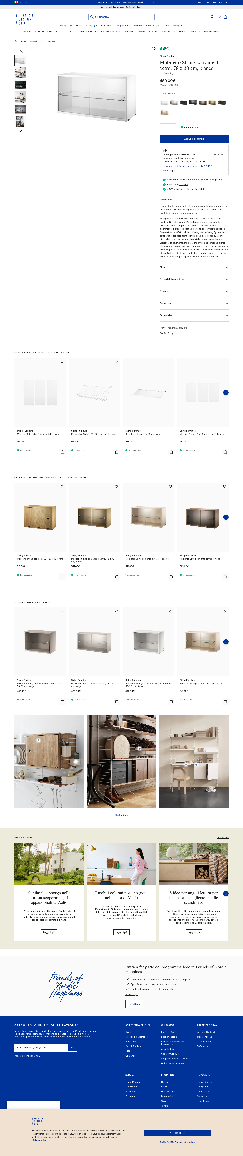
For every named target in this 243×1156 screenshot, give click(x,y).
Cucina (164, 1101)
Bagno (166, 31)
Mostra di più (121, 815)
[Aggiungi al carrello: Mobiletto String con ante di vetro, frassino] (171, 576)
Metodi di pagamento (136, 1036)
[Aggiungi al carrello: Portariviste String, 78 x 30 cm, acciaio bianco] (117, 452)
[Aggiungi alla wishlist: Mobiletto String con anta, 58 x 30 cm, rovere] (62, 486)
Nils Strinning (166, 73)
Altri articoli (223, 837)
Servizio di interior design (146, 25)
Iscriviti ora (134, 1004)
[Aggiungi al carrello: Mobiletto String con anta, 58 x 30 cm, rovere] (62, 576)
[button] (212, 17)
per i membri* (198, 189)
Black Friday (203, 1101)
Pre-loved (130, 1096)
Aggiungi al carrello (194, 138)
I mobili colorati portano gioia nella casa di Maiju (121, 895)
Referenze (202, 1046)
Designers (178, 25)
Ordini (128, 1032)
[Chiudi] (56, 1104)
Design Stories (123, 25)
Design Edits (203, 1086)
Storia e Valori (168, 1032)
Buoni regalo (203, 1091)
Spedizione (131, 1041)
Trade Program (205, 1036)
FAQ (127, 1051)
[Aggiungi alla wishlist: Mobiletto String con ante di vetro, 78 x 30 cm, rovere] (116, 486)
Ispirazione (106, 25)
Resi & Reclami (133, 1046)
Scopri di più (131, 994)
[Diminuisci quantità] (162, 127)
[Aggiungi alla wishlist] (154, 49)
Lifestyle (194, 31)
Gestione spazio (110, 31)
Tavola (164, 1105)
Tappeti (128, 31)
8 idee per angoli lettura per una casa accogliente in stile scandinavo (193, 897)
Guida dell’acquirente (172, 1063)
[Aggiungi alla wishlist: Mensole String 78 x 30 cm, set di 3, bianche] (62, 362)
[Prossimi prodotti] (226, 392)
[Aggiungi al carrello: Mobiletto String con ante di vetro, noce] (225, 576)
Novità (79, 25)
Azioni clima (167, 1049)
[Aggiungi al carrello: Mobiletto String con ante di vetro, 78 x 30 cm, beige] (117, 701)
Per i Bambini (212, 31)
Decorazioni (88, 31)
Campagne (91, 25)
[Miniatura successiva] (20, 130)
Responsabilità (169, 1036)
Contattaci (130, 1055)
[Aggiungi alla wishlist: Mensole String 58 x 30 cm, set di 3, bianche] (225, 362)
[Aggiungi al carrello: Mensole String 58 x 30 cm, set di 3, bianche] (225, 452)
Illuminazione (43, 31)
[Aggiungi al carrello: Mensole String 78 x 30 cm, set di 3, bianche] (62, 452)
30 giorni (183, 184)
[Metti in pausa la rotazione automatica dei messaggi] (153, 2)
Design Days (66, 25)
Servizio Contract (206, 1032)
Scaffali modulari (48, 41)
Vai (72, 1047)
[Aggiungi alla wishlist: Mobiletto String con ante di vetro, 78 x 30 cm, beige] (116, 611)
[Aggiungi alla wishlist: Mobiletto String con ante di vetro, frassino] (170, 486)
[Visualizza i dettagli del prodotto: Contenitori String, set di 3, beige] (76, 761)
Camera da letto (147, 31)
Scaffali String (167, 333)
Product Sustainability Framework (172, 1043)
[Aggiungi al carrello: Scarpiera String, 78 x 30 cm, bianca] (171, 452)
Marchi (166, 25)
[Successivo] (226, 893)
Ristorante (130, 1091)
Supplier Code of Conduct (175, 1058)
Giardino (179, 31)
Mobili (27, 31)
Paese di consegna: (24, 1056)
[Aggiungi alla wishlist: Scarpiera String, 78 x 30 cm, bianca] (170, 362)
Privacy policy (39, 1140)
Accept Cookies (177, 1133)
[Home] (15, 41)
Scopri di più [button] (169, 170)
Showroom (131, 1086)
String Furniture (168, 56)
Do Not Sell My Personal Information (177, 1142)
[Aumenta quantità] (173, 127)
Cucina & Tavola (66, 31)
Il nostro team (204, 1041)
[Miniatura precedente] (20, 51)
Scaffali (33, 41)
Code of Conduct (170, 1054)
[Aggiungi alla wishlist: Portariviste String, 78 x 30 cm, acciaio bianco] (116, 362)
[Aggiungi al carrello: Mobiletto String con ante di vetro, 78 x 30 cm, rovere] (117, 576)
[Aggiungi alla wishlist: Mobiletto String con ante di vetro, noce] (225, 486)
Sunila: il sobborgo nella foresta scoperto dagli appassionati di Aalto (49, 897)
